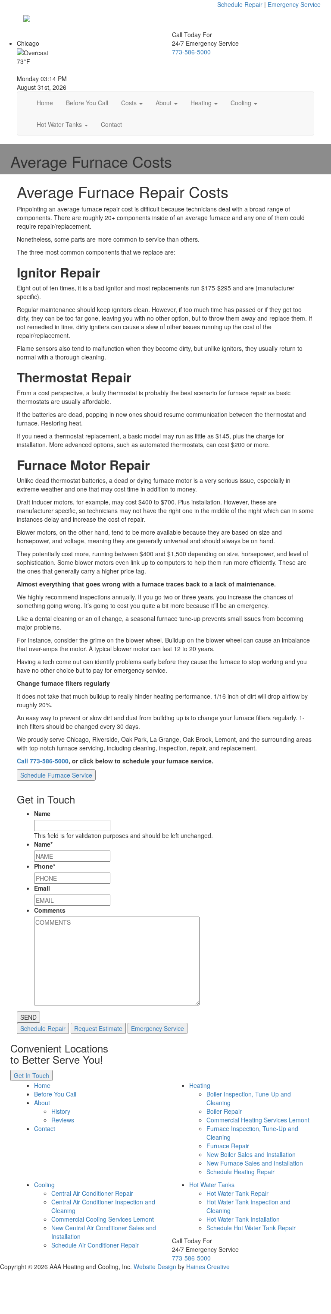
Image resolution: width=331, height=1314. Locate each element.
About (164, 102)
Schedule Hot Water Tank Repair (251, 1227)
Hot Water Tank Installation (243, 1219)
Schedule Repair (239, 4)
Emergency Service (294, 4)
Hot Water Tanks (60, 124)
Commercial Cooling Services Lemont (102, 1219)
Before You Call (87, 102)
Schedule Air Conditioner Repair (95, 1245)
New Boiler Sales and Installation (251, 1154)
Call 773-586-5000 (43, 760)
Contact (111, 124)
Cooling (242, 102)
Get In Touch (31, 1075)
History (60, 1111)
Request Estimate (98, 1028)
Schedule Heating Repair (240, 1171)
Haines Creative (208, 1266)
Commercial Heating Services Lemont (257, 1119)
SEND (28, 1017)
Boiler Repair (224, 1111)
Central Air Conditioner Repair (92, 1193)
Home (45, 102)
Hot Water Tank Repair (237, 1193)
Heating (201, 102)
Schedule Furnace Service (56, 775)
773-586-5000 (191, 51)
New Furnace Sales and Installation (254, 1163)
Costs (129, 102)
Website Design (155, 1266)
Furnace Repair (227, 1145)
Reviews (62, 1119)
